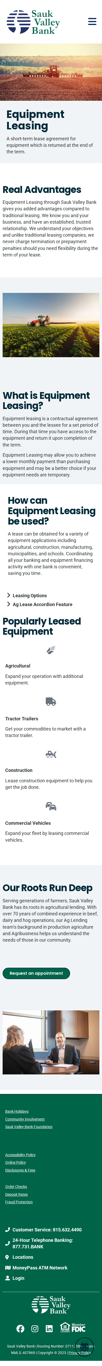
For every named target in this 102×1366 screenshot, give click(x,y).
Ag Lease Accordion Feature (42, 604)
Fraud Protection (19, 1202)
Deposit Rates (16, 1194)
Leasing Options (30, 595)
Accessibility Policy (20, 1155)
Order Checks (16, 1187)
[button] (92, 21)
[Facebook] (20, 1329)
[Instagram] (35, 1329)
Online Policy (15, 1162)
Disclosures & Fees (20, 1170)
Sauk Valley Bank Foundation (29, 1127)
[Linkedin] (49, 1329)
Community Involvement (25, 1119)
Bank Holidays (17, 1111)
